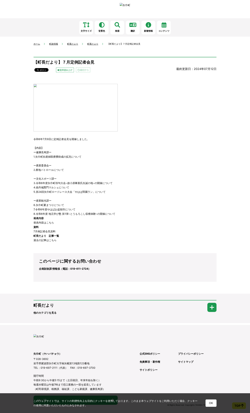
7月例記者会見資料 (44, 231)
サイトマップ (185, 361)
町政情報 (53, 43)
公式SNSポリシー (150, 353)
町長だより (72, 43)
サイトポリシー (149, 369)
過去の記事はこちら (45, 240)
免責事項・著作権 (150, 361)
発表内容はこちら (43, 222)
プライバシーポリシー (191, 353)
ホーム (36, 43)
